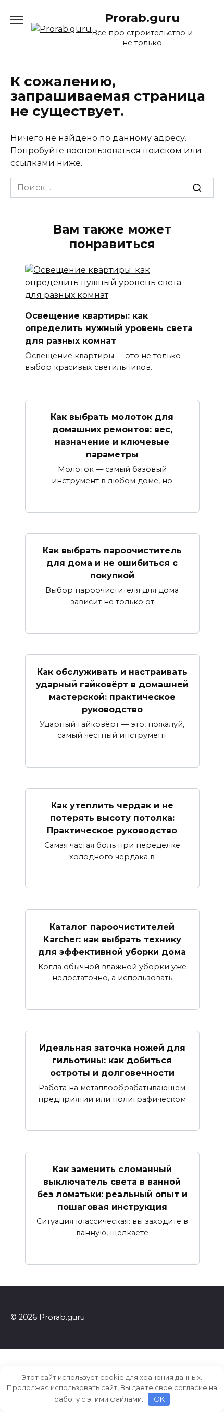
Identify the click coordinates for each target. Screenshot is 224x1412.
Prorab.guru (142, 17)
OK (159, 1399)
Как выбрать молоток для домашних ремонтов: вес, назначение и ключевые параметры (112, 435)
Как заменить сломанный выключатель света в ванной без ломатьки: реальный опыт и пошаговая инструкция (112, 1187)
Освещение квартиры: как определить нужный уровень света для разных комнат (109, 328)
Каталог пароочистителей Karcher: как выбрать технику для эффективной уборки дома (112, 938)
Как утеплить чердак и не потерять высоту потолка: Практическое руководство (112, 817)
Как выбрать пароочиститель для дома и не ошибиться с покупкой (112, 562)
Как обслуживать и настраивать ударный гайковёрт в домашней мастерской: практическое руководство (112, 690)
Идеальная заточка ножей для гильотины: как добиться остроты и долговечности (112, 1060)
